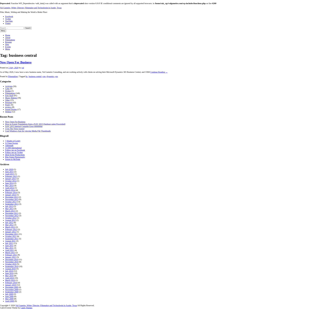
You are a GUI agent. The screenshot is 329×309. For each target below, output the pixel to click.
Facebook (9, 16)
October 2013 (10, 202)
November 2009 (11, 289)
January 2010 (10, 285)
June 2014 (9, 183)
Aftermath (9, 145)
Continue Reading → (159, 72)
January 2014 (10, 195)
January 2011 (10, 257)
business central (35, 76)
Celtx (7, 89)
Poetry (7, 105)
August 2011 (10, 241)
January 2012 (10, 232)
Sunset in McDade (12, 159)
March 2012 (10, 227)
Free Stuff (9, 95)
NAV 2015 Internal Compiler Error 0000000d (23, 126)
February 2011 (11, 255)
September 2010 (11, 266)
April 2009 (9, 301)
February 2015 (11, 176)
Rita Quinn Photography (15, 157)
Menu (7, 49)
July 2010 (9, 271)
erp (56, 76)
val (22, 68)
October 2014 (10, 181)
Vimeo (8, 23)
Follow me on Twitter (14, 152)
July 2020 (9, 169)
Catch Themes (26, 308)
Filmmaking (10, 40)
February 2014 (11, 192)
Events (8, 47)
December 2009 (11, 287)
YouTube (9, 21)
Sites (7, 44)
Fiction (8, 91)
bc (27, 76)
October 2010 (10, 264)
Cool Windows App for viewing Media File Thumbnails (28, 131)
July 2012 (9, 222)
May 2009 (9, 299)
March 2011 (10, 252)
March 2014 (10, 190)
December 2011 (11, 234)
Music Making (11, 98)
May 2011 (9, 248)
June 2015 (9, 172)
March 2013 (10, 211)
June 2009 (9, 296)
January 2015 (10, 179)
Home (7, 35)
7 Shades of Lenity (12, 141)
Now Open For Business (15, 62)
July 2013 (9, 206)
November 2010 (11, 262)
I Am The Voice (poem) (14, 129)
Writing (8, 112)
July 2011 (9, 243)
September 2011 (11, 239)
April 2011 (9, 250)
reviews (8, 107)
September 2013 (11, 204)
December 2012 (11, 213)
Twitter (8, 19)
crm (43, 76)
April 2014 (9, 188)
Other (7, 100)
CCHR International (13, 148)
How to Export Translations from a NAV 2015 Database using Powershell (35, 124)
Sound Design (11, 109)
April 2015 (9, 174)
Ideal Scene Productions (15, 155)
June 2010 (9, 273)
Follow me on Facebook (15, 150)
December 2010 (11, 259)
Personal (8, 102)
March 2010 (10, 280)
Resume (8, 42)
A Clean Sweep (11, 143)
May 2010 (9, 276)
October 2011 (10, 236)
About (7, 37)
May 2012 (9, 225)
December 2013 (11, 197)
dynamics (50, 76)
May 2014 (9, 185)
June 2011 (9, 246)
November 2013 (11, 199)
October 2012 (10, 218)
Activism (8, 86)
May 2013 (9, 209)
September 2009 (11, 292)
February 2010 (11, 283)
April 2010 (9, 278)
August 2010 (10, 269)
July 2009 (9, 294)
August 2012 (10, 220)
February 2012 (11, 229)
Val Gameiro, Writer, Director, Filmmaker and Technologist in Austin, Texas (31, 8)
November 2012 (11, 216)
